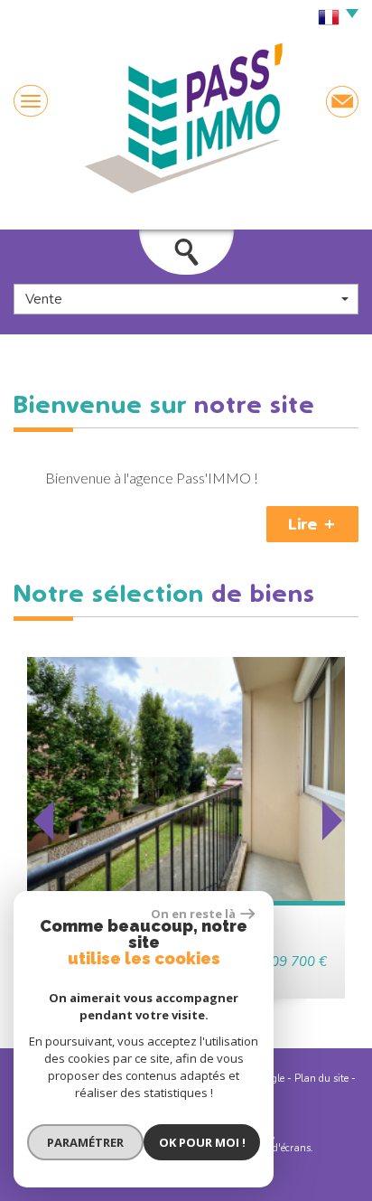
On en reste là (193, 913)
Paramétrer (85, 1142)
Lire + (312, 524)
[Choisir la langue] (333, 18)
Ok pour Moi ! (202, 1142)
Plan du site (321, 1078)
